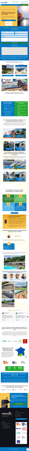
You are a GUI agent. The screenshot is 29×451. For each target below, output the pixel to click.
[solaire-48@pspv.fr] (22, 2)
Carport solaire (8, 148)
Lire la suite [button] (3, 318)
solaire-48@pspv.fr (26, 1)
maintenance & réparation (20, 148)
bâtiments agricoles (9, 179)
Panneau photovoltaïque (9, 136)
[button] (1, 4)
